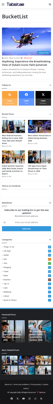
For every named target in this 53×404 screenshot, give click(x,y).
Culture (6, 296)
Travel (5, 271)
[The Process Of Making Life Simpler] (15, 4)
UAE (5, 259)
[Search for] (50, 5)
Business (7, 279)
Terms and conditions (21, 384)
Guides (6, 255)
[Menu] (3, 5)
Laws (5, 288)
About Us (8, 384)
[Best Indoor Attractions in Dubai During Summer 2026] (39, 126)
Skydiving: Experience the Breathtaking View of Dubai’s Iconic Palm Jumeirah (26, 63)
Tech (5, 263)
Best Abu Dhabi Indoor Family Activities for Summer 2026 (37, 335)
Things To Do (8, 247)
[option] (13, 331)
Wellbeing (7, 292)
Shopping (7, 267)
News (5, 275)
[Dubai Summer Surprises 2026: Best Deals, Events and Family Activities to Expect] (13, 157)
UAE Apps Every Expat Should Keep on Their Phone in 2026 (37, 168)
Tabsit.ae (42, 392)
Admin (6, 58)
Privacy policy (36, 384)
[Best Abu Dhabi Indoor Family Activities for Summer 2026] (26, 370)
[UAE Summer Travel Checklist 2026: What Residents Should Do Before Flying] (43, 370)
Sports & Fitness (10, 300)
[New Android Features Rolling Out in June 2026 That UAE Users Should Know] (13, 126)
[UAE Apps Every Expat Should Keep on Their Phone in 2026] (39, 157)
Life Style (7, 251)
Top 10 (6, 283)
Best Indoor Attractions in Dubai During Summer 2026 (39, 138)
